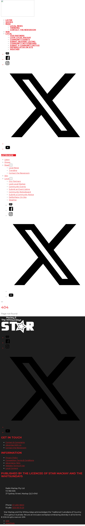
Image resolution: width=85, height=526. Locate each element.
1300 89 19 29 (18, 508)
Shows (9, 22)
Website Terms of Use (15, 466)
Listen (9, 20)
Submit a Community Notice (25, 45)
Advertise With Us (13, 445)
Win (8, 32)
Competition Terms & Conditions (20, 460)
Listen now (7, 155)
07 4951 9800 (18, 505)
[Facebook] (8, 59)
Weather (14, 49)
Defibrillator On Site (21, 47)
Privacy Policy (12, 458)
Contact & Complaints (15, 442)
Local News (16, 26)
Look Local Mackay (20, 38)
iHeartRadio (10, 523)
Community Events (20, 40)
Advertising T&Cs (13, 463)
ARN (7, 521)
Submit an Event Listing (22, 42)
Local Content (12, 468)
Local (9, 34)
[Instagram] (7, 65)
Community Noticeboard (23, 43)
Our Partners (17, 36)
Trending (15, 28)
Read (8, 24)
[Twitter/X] (45, 144)
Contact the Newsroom (23, 30)
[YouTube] (8, 149)
